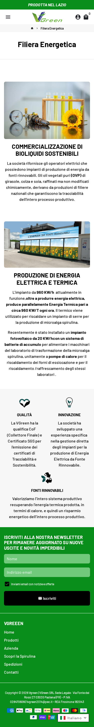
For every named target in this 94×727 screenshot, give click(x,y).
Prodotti (11, 640)
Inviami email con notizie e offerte (32, 584)
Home (9, 632)
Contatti (11, 672)
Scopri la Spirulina (19, 656)
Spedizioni (13, 664)
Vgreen (33, 692)
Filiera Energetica (52, 28)
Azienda (11, 648)
